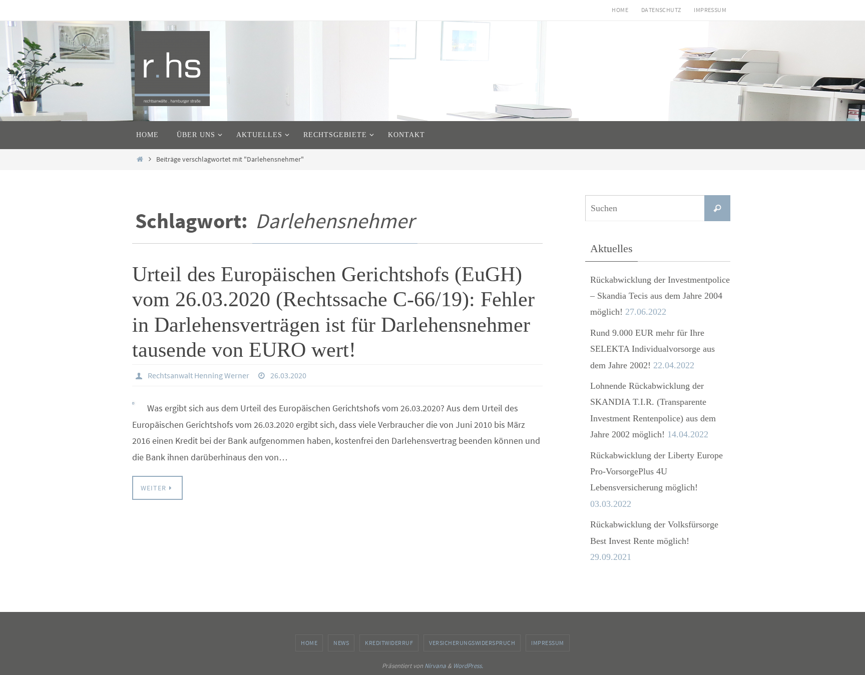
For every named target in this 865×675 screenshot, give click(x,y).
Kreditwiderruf (389, 642)
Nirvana (435, 665)
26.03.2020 (288, 375)
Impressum (710, 10)
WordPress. (468, 665)
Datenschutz (661, 10)
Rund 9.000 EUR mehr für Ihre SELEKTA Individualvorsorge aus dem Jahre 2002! (652, 349)
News (341, 642)
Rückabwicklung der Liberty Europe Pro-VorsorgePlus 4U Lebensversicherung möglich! (656, 471)
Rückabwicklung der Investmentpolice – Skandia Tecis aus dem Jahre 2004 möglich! (660, 296)
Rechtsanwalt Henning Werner (198, 375)
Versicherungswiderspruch (472, 642)
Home (620, 10)
